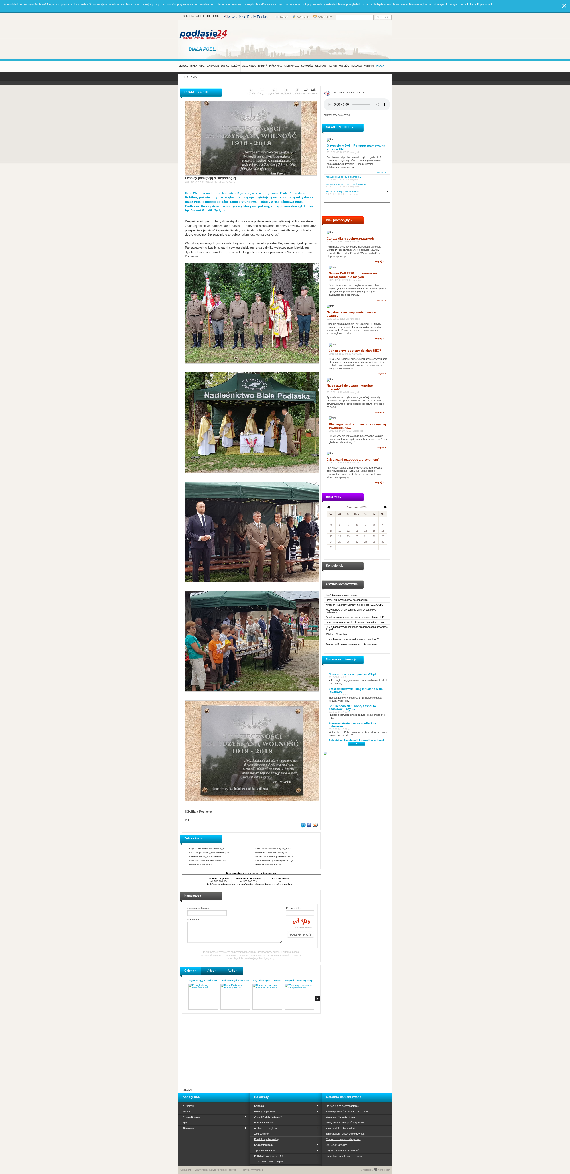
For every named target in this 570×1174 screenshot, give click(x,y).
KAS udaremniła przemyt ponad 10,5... (274, 860)
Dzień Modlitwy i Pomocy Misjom (236, 980)
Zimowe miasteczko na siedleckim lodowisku (352, 725)
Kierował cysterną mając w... (269, 864)
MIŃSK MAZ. (275, 66)
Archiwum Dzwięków (265, 1128)
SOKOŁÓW (307, 66)
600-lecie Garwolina (336, 634)
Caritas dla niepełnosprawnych (350, 238)
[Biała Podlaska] (203, 49)
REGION (332, 66)
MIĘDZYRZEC (249, 66)
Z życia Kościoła (191, 1117)
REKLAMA (356, 66)
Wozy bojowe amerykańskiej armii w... (346, 1122)
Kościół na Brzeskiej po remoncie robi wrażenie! (351, 644)
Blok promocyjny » (339, 220)
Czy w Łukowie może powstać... (343, 1150)
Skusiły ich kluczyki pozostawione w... (274, 856)
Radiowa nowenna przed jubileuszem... (347, 184)
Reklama (259, 1106)
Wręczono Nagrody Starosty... (342, 1117)
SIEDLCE (183, 66)
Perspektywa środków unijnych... (271, 852)
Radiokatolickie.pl (263, 1145)
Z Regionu (188, 1106)
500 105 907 (212, 16)
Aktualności (189, 1128)
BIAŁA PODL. (197, 66)
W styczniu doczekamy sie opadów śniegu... (306, 980)
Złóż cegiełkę (261, 1133)
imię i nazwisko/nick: (198, 908)
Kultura (186, 1111)
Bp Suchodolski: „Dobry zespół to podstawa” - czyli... (352, 707)
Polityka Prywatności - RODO (270, 1156)
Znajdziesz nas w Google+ (268, 1161)
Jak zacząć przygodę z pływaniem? (353, 459)
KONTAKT (369, 66)
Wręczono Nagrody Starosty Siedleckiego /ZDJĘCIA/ (354, 605)
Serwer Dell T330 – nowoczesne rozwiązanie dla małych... (353, 275)
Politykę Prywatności (479, 4)
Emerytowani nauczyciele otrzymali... (346, 1133)
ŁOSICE (225, 66)
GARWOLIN (213, 66)
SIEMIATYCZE (291, 66)
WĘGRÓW (320, 66)
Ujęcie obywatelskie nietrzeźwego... (207, 848)
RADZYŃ (262, 66)
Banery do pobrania (264, 1111)
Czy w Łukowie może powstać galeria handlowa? (352, 639)
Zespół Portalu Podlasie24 (268, 1117)
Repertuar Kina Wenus (200, 864)
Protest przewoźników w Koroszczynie (347, 600)
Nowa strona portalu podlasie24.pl (352, 674)
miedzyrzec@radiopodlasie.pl (248, 884)
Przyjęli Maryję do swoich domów (204, 980)
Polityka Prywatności (252, 1169)
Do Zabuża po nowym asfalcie (342, 595)
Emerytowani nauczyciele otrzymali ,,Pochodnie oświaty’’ (356, 622)
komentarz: (193, 919)
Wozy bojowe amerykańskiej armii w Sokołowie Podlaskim (351, 611)
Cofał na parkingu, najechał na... (206, 856)
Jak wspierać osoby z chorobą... (343, 177)
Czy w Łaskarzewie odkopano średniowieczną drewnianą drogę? (357, 628)
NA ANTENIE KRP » (339, 127)
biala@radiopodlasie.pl (219, 884)
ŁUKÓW (235, 66)
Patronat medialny (264, 1122)
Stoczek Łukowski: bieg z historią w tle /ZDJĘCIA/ (356, 690)
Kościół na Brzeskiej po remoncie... (345, 1156)
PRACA (380, 66)
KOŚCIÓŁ (344, 66)
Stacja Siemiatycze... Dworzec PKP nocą (271, 980)
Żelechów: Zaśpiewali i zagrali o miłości (356, 740)
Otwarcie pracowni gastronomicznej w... (209, 852)
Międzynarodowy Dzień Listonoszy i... (209, 860)
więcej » (381, 172)
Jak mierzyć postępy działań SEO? (355, 350)
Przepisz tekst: (294, 908)
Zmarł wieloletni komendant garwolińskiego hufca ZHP (355, 617)
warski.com (384, 1169)
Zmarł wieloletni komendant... (341, 1128)
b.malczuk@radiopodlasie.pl (280, 884)
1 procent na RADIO (265, 1150)
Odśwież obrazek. (304, 927)
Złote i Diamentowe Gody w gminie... (273, 848)
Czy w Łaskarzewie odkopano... (343, 1139)
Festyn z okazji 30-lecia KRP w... (343, 191)
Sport (185, 1122)
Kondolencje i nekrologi (266, 1139)
